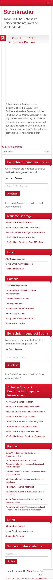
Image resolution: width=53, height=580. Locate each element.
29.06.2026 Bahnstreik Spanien (20, 237)
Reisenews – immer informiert (20, 308)
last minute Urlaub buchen (18, 298)
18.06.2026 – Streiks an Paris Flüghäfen (24, 242)
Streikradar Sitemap (15, 269)
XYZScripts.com (41, 579)
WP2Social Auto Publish (15, 579)
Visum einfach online (15, 323)
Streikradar (18, 12)
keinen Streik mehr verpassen (19, 264)
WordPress (33, 571)
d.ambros (17, 147)
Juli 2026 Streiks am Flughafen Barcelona (25, 232)
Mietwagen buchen (14, 303)
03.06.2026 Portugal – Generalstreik (23, 431)
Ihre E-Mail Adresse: (14, 178)
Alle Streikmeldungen (15, 259)
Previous (8, 151)
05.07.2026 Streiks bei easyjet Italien (23, 227)
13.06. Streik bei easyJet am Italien (22, 426)
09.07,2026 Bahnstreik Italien (19, 222)
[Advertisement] (26, 73)
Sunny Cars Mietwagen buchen (20, 318)
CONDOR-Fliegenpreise (16, 285)
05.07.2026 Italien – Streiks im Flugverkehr (26, 436)
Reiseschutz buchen (15, 313)
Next (46, 151)
